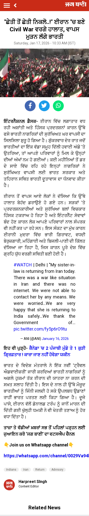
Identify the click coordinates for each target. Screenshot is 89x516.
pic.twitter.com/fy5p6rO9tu (40, 329)
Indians (11, 469)
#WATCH (23, 264)
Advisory (57, 469)
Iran (25, 469)
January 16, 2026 (55, 339)
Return (39, 469)
